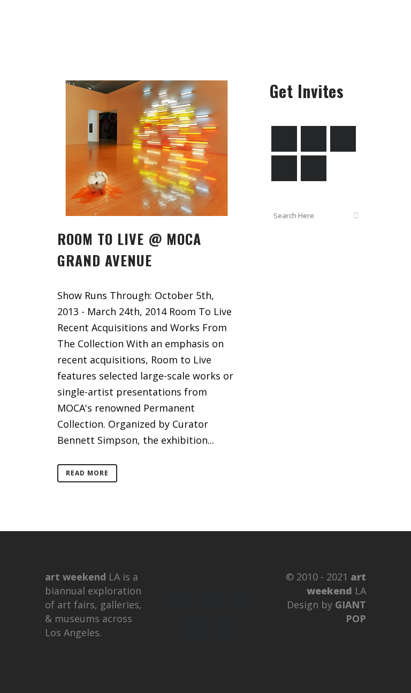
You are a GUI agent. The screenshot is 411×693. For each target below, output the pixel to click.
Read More (87, 473)
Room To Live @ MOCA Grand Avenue (129, 249)
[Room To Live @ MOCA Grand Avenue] (146, 148)
